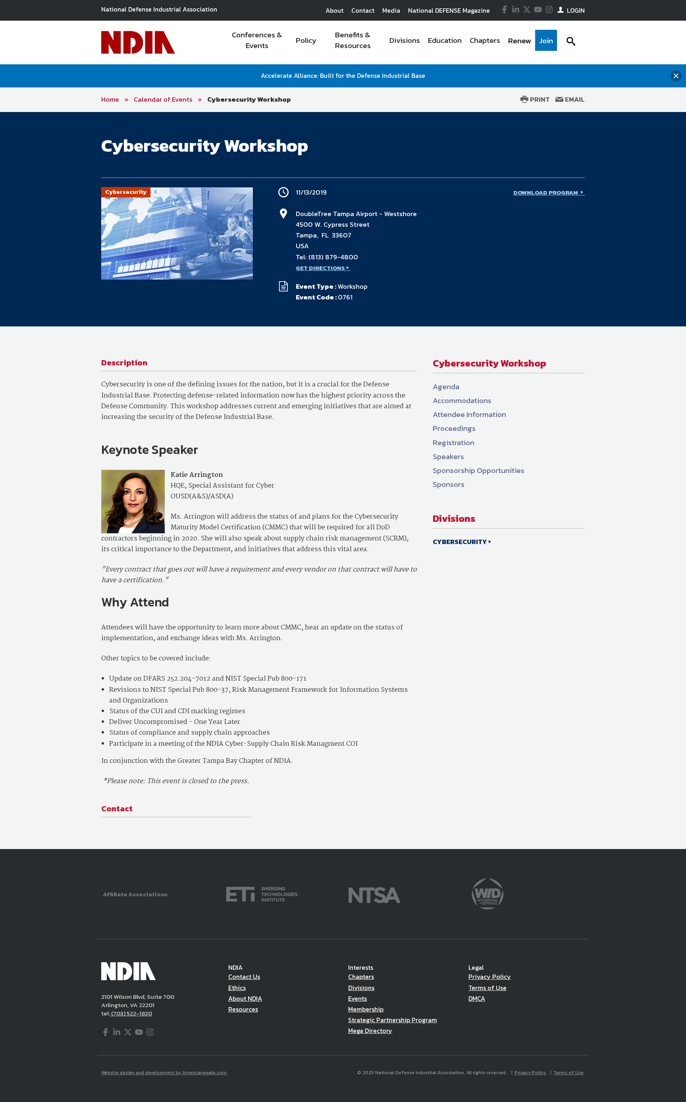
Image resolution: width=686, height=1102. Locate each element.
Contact (362, 10)
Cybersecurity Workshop (249, 99)
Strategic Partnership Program (392, 1020)
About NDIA (245, 998)
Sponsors (448, 484)
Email (574, 99)
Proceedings (454, 428)
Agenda (446, 386)
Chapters (361, 976)
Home (110, 99)
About (334, 10)
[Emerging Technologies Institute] (262, 893)
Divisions (361, 987)
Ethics (237, 987)
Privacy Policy (489, 976)
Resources (243, 1009)
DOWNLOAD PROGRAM (546, 192)
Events (357, 998)
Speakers (448, 456)
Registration (453, 442)
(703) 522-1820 (131, 1013)
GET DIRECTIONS (320, 267)
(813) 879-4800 (333, 257)
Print (539, 99)
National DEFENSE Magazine (449, 10)
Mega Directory (370, 1030)
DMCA (476, 998)
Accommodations (462, 400)
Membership (365, 1009)
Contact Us (244, 976)
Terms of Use (487, 987)
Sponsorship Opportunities (478, 470)
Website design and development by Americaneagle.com (164, 1072)
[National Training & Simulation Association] (375, 893)
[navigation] (389, 42)
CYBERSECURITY (460, 542)
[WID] (487, 893)
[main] (343, 480)
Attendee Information (469, 414)
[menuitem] (257, 42)
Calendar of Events (163, 99)
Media (391, 10)
